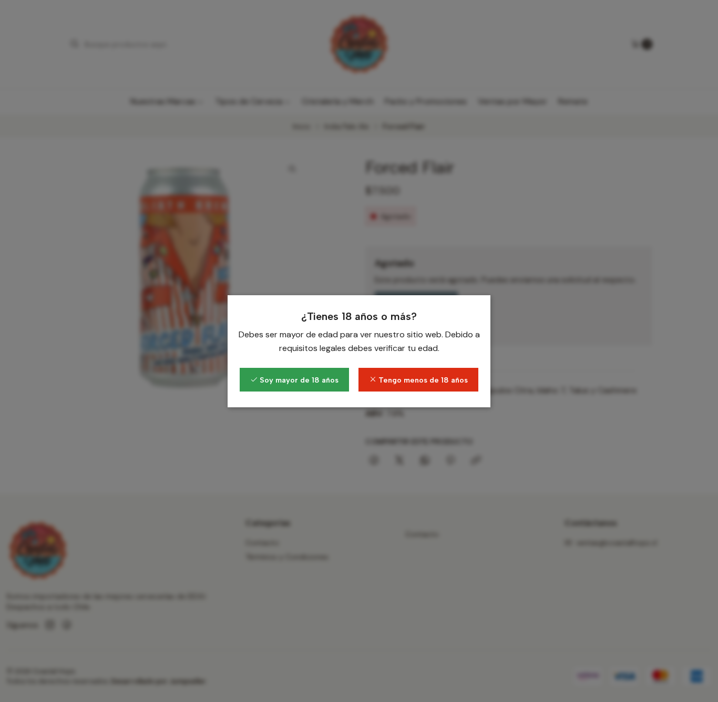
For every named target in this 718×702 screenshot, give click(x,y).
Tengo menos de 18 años (422, 380)
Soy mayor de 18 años (298, 380)
